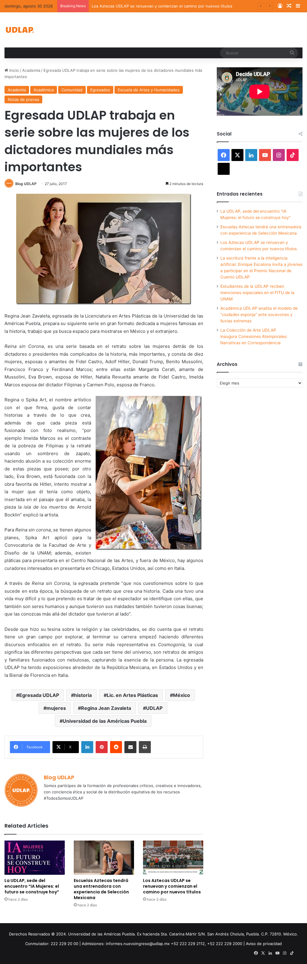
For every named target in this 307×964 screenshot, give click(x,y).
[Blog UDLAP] (19, 29)
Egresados (100, 89)
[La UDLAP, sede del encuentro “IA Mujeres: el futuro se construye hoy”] (34, 857)
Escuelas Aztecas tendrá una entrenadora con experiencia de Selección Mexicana (101, 889)
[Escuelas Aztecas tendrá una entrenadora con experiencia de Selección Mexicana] (104, 857)
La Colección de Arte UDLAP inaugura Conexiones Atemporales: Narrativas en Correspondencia (254, 336)
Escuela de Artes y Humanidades (149, 89)
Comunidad (71, 89)
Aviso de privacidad (264, 943)
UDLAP (154, 708)
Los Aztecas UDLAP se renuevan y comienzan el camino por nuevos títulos (162, 6)
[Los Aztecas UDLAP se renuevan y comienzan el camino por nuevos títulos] (173, 857)
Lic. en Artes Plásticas (132, 695)
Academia (31, 70)
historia (83, 695)
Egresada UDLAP (39, 695)
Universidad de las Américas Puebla (105, 721)
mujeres (56, 708)
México (181, 695)
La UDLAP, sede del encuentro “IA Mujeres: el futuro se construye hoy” (31, 886)
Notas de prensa (23, 99)
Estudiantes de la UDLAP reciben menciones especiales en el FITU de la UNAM (257, 292)
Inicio (13, 70)
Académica (44, 89)
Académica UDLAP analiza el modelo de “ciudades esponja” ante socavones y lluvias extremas (259, 314)
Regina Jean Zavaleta (106, 708)
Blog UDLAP (26, 183)
